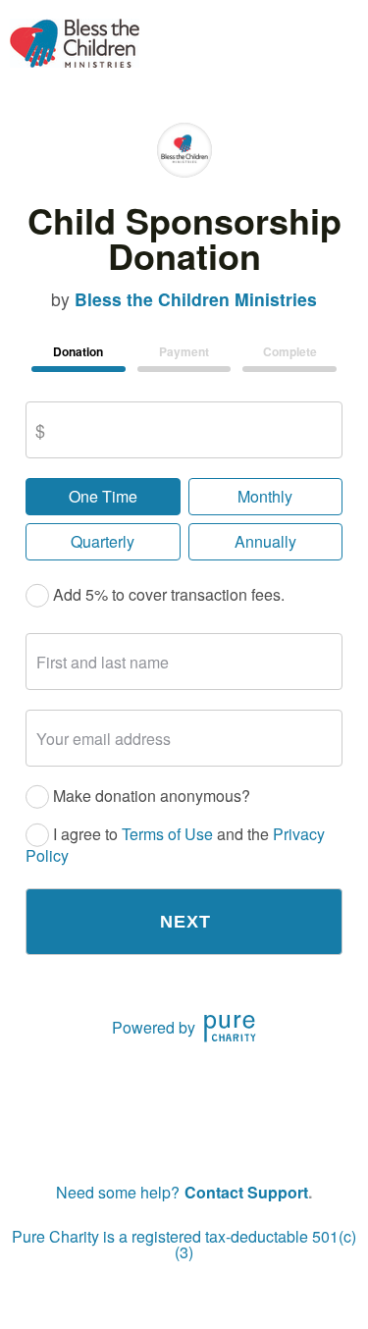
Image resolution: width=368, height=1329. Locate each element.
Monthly (264, 496)
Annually (265, 541)
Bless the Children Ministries (196, 299)
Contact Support (246, 1192)
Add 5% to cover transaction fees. (167, 595)
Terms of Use (167, 835)
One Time (103, 496)
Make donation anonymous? (149, 796)
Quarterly (102, 541)
